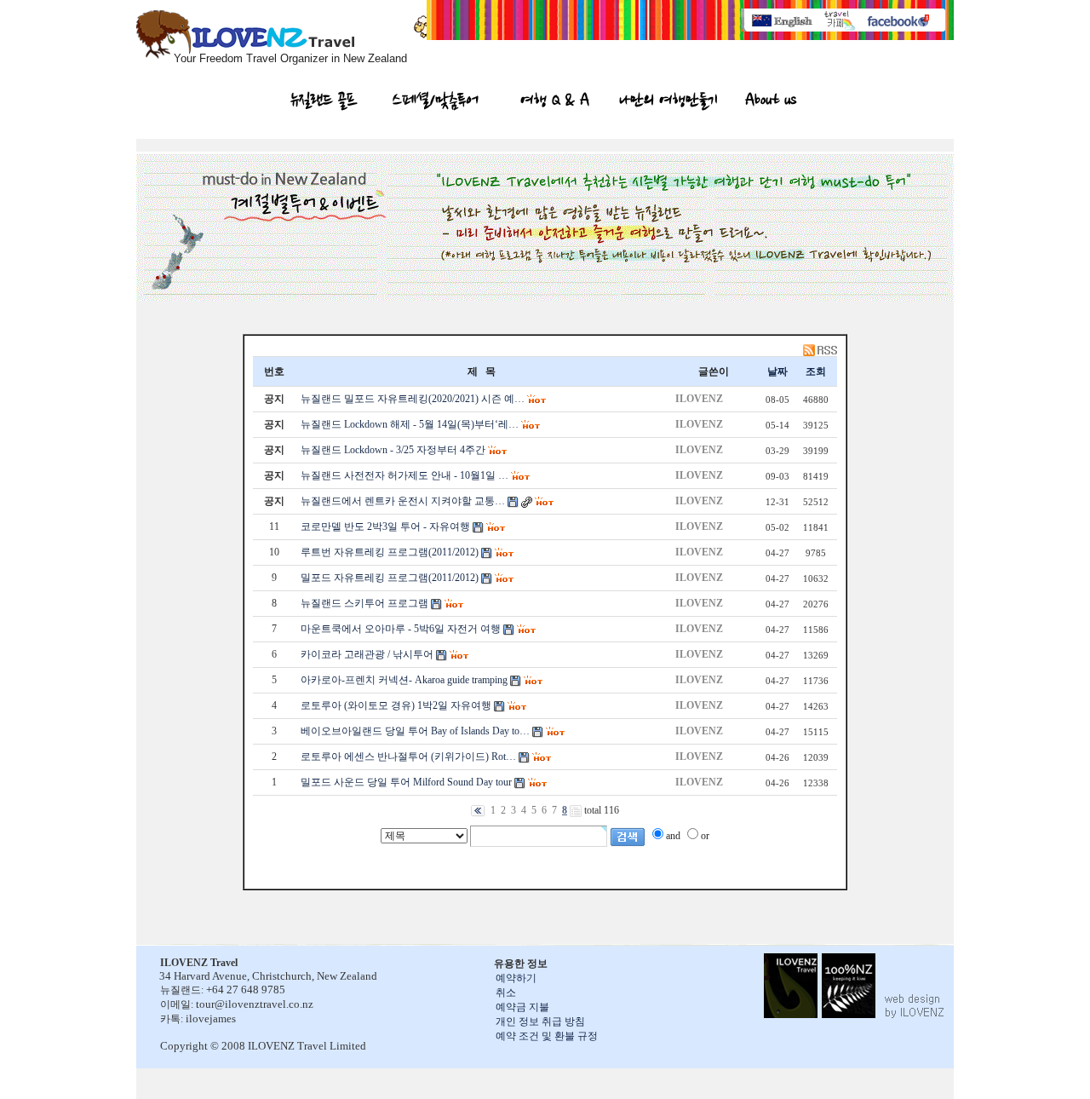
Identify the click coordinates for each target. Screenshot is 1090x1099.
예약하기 (516, 978)
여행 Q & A (555, 102)
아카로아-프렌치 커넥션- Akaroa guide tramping (404, 680)
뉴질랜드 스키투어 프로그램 (364, 603)
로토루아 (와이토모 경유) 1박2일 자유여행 (396, 705)
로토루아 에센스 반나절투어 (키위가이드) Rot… (408, 756)
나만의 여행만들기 (668, 102)
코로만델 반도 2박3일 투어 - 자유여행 (385, 526)
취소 (506, 992)
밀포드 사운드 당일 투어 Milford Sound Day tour (406, 782)
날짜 (777, 371)
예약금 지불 (522, 1007)
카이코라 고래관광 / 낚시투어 (367, 654)
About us (770, 102)
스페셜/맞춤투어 (435, 102)
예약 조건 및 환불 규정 (547, 1036)
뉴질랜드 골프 (324, 102)
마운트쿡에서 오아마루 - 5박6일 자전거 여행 (401, 629)
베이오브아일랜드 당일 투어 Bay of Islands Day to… (415, 731)
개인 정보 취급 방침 (540, 1021)
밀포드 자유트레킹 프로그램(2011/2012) (390, 578)
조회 (816, 371)
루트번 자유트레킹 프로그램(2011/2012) (390, 552)
